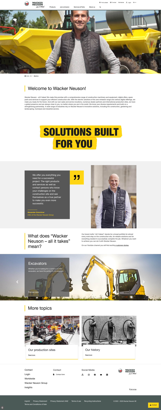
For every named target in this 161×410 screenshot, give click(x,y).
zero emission (64, 7)
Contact (114, 2)
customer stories (122, 245)
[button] (134, 2)
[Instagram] (89, 374)
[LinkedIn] (107, 374)
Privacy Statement (40, 401)
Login (129, 2)
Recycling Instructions (92, 401)
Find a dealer (104, 2)
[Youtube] (101, 374)
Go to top (133, 389)
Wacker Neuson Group (36, 383)
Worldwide (121, 2)
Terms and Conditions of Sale (36, 404)
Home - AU (29, 76)
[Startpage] (36, 4)
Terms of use (76, 401)
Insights (28, 387)
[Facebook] (95, 374)
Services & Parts (79, 7)
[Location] (82, 374)
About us (92, 7)
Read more (31, 355)
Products (53, 7)
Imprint (27, 401)
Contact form (60, 374)
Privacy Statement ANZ (59, 401)
